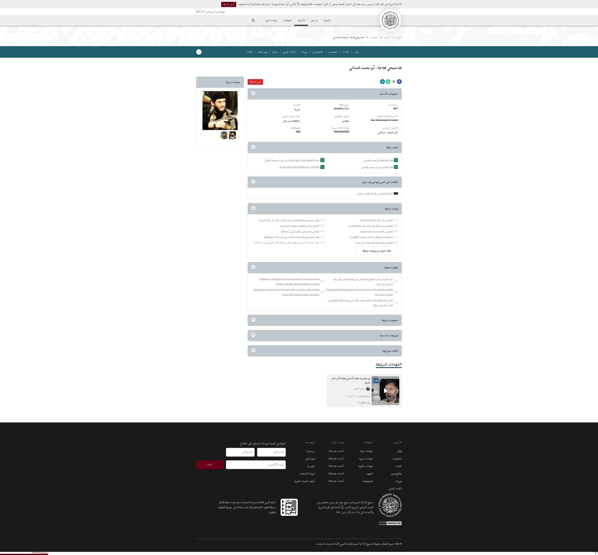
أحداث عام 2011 (336, 451)
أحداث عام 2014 (336, 473)
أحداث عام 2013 (336, 466)
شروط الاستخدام (307, 473)
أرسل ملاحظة (228, 4)
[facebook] (399, 82)
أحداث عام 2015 (336, 481)
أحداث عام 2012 (336, 458)
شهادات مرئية (366, 451)
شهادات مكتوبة (365, 466)
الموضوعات (367, 481)
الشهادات (287, 20)
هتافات (249, 52)
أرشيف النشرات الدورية (304, 481)
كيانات (346, 52)
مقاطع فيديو (318, 52)
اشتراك (209, 464)
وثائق (356, 52)
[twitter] (393, 82)
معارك (275, 52)
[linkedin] (382, 82)
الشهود (370, 473)
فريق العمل (310, 458)
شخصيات (374, 37)
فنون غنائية (262, 52)
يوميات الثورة (271, 20)
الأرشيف (301, 20)
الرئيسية (327, 20)
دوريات (304, 52)
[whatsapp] (388, 82)
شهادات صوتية (366, 458)
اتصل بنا (311, 466)
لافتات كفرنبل (289, 52)
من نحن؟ (310, 451)
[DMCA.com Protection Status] (390, 522)
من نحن (314, 20)
